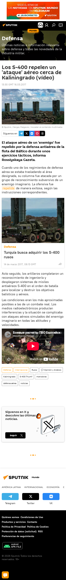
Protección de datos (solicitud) (19, 531)
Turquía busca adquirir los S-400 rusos (31, 254)
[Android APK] (12, 546)
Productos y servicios (14, 521)
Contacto (32, 521)
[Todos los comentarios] (5, 574)
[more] (60, 263)
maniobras (41, 376)
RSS (40, 531)
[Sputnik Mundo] (10, 26)
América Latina (11, 487)
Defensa (10, 247)
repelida (8, 188)
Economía (53, 487)
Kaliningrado (9, 376)
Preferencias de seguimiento (18, 536)
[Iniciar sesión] (46, 25)
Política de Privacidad (14, 526)
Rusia (34, 370)
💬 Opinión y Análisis (51, 370)
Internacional (21, 370)
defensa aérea (9, 383)
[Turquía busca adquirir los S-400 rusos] (33, 220)
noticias (24, 383)
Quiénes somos (10, 517)
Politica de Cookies (38, 526)
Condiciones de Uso (32, 517)
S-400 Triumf (26, 376)
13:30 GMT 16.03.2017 (14, 84)
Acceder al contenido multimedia (46, 127)
